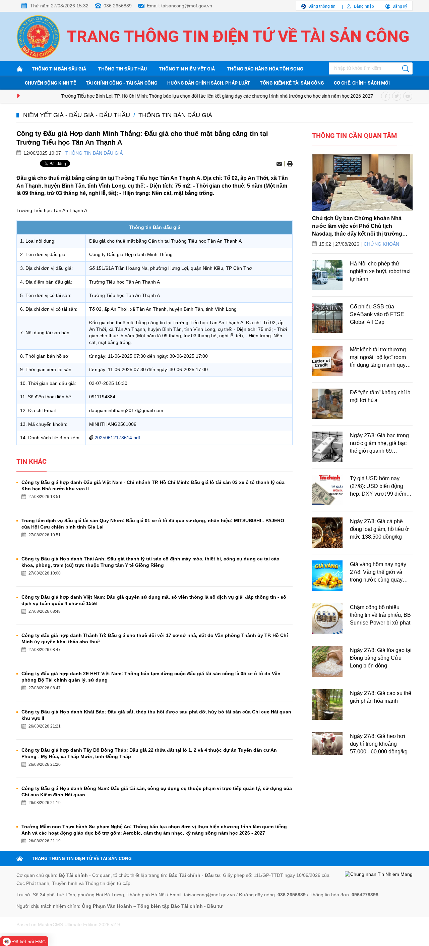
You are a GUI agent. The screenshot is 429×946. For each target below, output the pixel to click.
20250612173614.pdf (117, 437)
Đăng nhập (364, 6)
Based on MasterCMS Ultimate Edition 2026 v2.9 (68, 924)
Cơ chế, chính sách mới (362, 83)
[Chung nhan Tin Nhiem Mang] (379, 874)
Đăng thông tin (321, 6)
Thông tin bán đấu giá (59, 68)
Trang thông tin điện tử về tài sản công (238, 36)
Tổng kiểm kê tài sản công (292, 83)
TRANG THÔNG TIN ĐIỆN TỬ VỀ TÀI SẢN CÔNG (82, 858)
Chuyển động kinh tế (50, 83)
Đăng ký (399, 6)
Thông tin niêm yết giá (187, 68)
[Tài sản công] (20, 68)
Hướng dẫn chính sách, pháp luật (208, 83)
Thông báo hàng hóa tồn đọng (265, 68)
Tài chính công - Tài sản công (122, 83)
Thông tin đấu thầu (122, 68)
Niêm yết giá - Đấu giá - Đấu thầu (76, 115)
